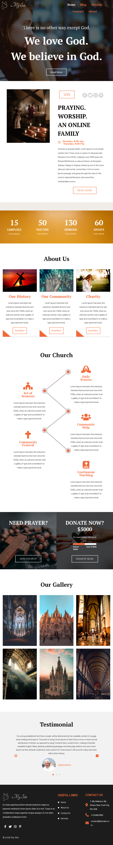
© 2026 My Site (11, 837)
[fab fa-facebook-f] (84, 95)
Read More (20, 331)
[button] (53, 774)
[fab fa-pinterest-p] (101, 95)
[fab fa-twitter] (90, 95)
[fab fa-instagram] (95, 95)
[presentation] (15, 755)
